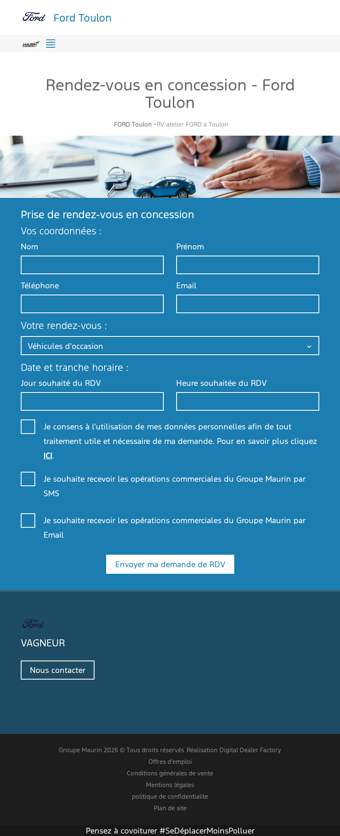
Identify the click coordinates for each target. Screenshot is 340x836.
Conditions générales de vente (170, 773)
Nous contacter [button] (57, 670)
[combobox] (170, 345)
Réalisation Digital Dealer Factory (234, 750)
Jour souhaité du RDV (61, 383)
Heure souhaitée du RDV (221, 383)
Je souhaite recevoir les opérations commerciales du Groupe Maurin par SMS (175, 486)
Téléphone (40, 285)
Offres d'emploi (170, 761)
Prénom (190, 246)
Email (186, 285)
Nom (29, 246)
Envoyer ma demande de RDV (170, 564)
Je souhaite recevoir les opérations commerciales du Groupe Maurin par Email (175, 527)
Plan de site (170, 808)
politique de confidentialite (170, 796)
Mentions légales (170, 785)
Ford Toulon (82, 17)
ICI (48, 456)
